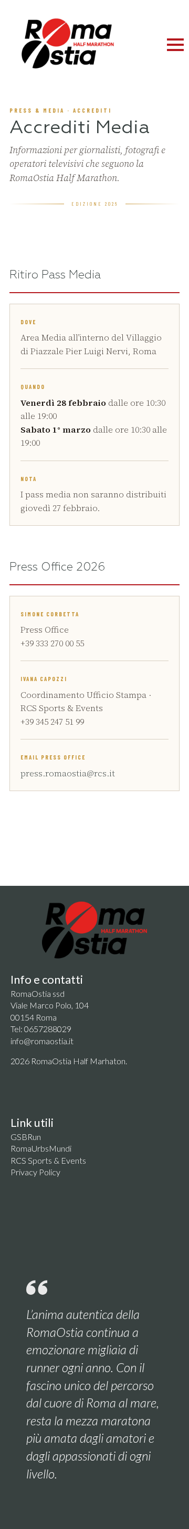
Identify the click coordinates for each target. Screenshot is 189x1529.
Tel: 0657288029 (40, 1029)
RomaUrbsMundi (40, 1148)
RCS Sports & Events (48, 1160)
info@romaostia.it (42, 1041)
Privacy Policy (35, 1172)
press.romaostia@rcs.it (67, 773)
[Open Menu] (175, 44)
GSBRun (25, 1137)
